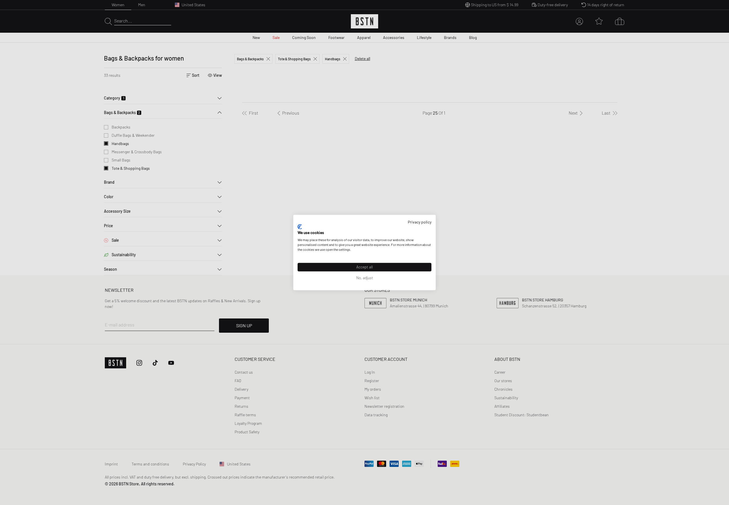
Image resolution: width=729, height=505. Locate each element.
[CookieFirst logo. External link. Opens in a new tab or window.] (300, 226)
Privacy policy (419, 222)
